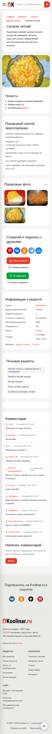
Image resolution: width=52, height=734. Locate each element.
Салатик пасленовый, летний (21, 392)
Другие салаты (23, 344)
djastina (11, 435)
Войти (11, 561)
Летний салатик (15, 381)
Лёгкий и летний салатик (19, 376)
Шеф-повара (34, 670)
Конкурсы (32, 674)
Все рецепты (8, 656)
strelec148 (13, 457)
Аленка (20, 643)
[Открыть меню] (4, 4)
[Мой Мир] (38, 250)
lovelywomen (14, 532)
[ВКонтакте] (17, 250)
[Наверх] (44, 726)
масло (25, 108)
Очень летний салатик (18, 387)
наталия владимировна (15, 469)
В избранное (20, 276)
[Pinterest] (10, 250)
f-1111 (10, 424)
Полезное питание (36, 656)
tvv (9, 446)
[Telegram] (31, 250)
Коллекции (7, 673)
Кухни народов (9, 677)
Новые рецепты (10, 661)
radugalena (13, 496)
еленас (11, 485)
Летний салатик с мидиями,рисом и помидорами (24, 370)
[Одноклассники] (24, 250)
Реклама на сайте (19, 728)
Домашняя (41, 305)
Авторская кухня (35, 661)
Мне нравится (20, 261)
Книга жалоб (35, 728)
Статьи (31, 665)
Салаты (36, 344)
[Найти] (47, 4)
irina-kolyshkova (15, 521)
